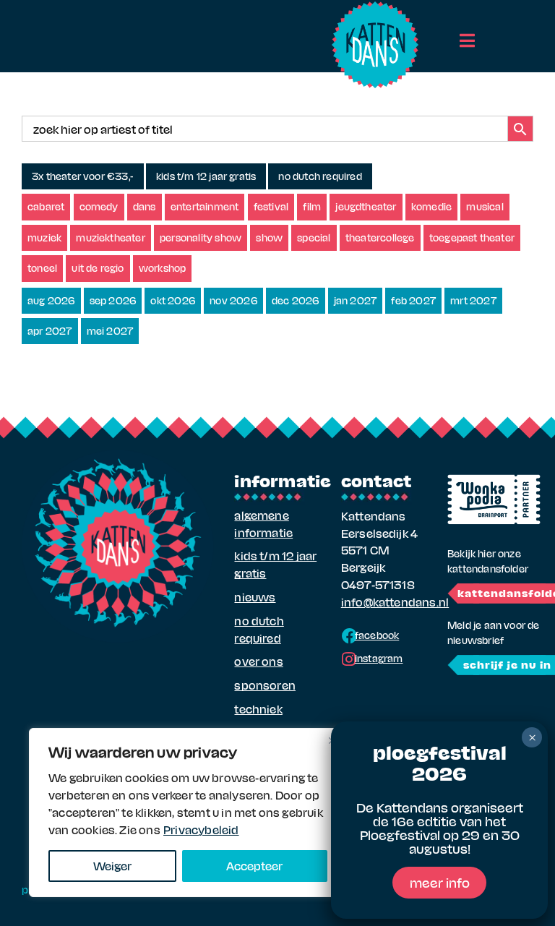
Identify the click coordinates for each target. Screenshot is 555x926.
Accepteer (254, 865)
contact (376, 480)
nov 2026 (233, 300)
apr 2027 (49, 330)
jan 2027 (355, 300)
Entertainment (205, 206)
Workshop (162, 267)
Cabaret (45, 206)
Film (312, 206)
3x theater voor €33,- (83, 176)
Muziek (44, 237)
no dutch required (319, 176)
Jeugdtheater (365, 206)
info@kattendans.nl (395, 602)
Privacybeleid (201, 829)
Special (313, 237)
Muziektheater (110, 237)
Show (269, 237)
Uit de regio (98, 267)
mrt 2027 (473, 300)
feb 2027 (413, 300)
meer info (440, 882)
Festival (271, 206)
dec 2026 (295, 300)
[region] (188, 812)
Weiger (112, 865)
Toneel (42, 267)
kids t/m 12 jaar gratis (206, 176)
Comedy (99, 206)
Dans (144, 206)
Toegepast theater (472, 237)
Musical (484, 206)
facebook (377, 635)
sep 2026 (113, 300)
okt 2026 (172, 300)
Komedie (431, 206)
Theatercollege (380, 237)
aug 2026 (51, 300)
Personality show (200, 237)
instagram (379, 658)
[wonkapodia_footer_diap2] (494, 479)
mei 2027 (110, 330)
